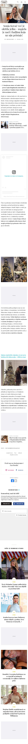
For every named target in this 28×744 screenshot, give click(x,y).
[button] (25, 2)
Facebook (20, 470)
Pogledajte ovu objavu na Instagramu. (14, 176)
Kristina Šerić (10, 39)
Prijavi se (6, 503)
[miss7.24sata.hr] (4, 2)
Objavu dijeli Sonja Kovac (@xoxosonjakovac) (14, 196)
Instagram (11, 470)
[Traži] (18, 2)
